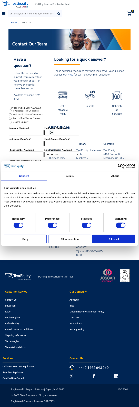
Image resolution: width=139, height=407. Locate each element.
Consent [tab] (24, 175)
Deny (25, 238)
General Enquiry (20, 122)
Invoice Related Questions (26, 110)
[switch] (52, 225)
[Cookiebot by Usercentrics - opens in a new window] (120, 166)
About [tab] (115, 175)
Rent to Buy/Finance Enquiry (26, 118)
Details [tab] (69, 175)
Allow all (114, 238)
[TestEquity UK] (17, 4)
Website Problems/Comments (28, 114)
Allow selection (70, 238)
